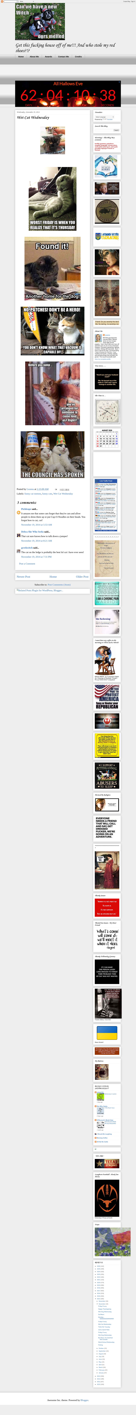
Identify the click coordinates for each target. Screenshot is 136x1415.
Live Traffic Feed (106, 481)
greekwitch (27, 547)
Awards (48, 57)
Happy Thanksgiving (104, 1309)
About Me (34, 57)
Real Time (105, 530)
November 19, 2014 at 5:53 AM (36, 524)
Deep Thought (103, 513)
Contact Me (63, 57)
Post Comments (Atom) (59, 584)
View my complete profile (103, 359)
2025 (99, 1269)
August (101, 1354)
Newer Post (23, 576)
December (102, 1301)
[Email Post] (55, 489)
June (100, 1359)
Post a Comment (27, 563)
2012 (99, 1379)
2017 (99, 1290)
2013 (99, 1376)
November (102, 1304)
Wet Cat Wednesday (63, 493)
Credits (78, 57)
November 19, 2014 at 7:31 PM (36, 557)
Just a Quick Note (103, 1329)
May (100, 1362)
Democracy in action (110, 1094)
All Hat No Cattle (102, 1142)
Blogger (84, 1400)
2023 (99, 1274)
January (101, 1373)
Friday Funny (102, 1306)
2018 (99, 1288)
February (102, 1370)
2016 (99, 1293)
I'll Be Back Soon (109, 1108)
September (102, 1351)
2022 (99, 1277)
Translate (110, 119)
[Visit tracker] (95, 1149)
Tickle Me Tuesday (104, 1327)
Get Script (100, 530)
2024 (99, 1271)
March (101, 1367)
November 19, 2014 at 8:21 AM (36, 540)
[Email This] (61, 490)
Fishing (100, 1345)
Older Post (82, 576)
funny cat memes (32, 493)
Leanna (107, 335)
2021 (99, 1280)
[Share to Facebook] (66, 490)
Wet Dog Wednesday (105, 1311)
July (100, 1356)
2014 (99, 1299)
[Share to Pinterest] (68, 490)
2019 (99, 1285)
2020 (99, 1282)
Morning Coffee (102, 1138)
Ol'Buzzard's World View (105, 1120)
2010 (99, 1384)
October (101, 1348)
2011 (98, 1381)
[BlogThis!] (63, 490)
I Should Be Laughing (104, 1134)
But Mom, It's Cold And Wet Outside (105, 1338)
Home (21, 57)
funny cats (47, 493)
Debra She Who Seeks (32, 531)
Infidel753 (100, 1092)
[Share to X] (65, 490)
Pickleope (26, 509)
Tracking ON (111, 530)
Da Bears (101, 1314)
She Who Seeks (102, 1106)
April (100, 1364)
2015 (99, 1296)
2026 (99, 1266)
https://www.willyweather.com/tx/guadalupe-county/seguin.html (107, 474)
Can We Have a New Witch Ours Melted (105, 490)
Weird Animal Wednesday (106, 1342)
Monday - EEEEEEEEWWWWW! (106, 1318)
